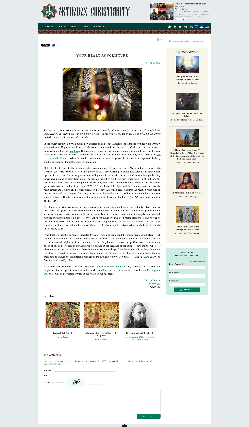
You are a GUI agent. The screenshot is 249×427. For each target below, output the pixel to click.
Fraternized (154, 283)
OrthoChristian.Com (52, 363)
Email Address (176, 263)
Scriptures (74, 150)
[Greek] (207, 26)
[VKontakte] (191, 26)
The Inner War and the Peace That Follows (187, 115)
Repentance (103, 266)
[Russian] (196, 26)
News (85, 27)
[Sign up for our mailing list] (170, 26)
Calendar (99, 27)
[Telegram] (186, 26)
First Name (174, 272)
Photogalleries (68, 27)
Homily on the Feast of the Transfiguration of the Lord (187, 78)
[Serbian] (202, 26)
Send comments (149, 416)
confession (120, 266)
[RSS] (175, 26)
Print (161, 39)
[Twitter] (180, 26)
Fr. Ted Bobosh (153, 62)
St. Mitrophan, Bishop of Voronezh (187, 192)
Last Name (174, 280)
